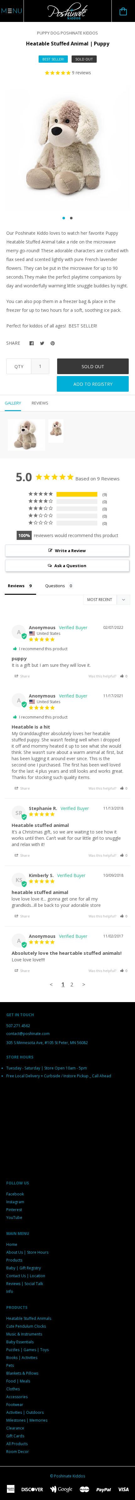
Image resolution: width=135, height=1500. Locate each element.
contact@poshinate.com (28, 1033)
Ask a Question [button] (70, 565)
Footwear (14, 1404)
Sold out (93, 366)
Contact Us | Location (25, 1275)
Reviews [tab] (40, 403)
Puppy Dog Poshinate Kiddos (67, 33)
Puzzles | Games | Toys (27, 1349)
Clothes (13, 1389)
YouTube (14, 1217)
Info (9, 1291)
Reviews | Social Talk (24, 1283)
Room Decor (17, 1451)
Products (14, 1260)
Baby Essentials (20, 1342)
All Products (17, 1443)
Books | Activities (21, 1357)
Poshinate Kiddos (69, 1476)
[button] (123, 676)
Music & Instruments (24, 1334)
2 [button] (71, 218)
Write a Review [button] (70, 550)
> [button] (83, 984)
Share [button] (24, 676)
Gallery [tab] (13, 403)
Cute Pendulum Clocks (26, 1326)
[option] (67, 148)
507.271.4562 (18, 1025)
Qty (18, 366)
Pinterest (14, 1209)
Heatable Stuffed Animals (28, 1318)
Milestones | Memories (26, 1420)
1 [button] (63, 218)
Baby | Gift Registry (23, 1268)
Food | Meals (18, 1381)
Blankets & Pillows (22, 1373)
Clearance (15, 1428)
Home (11, 1244)
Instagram (15, 1202)
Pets (10, 1365)
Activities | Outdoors (25, 1412)
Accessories (17, 1396)
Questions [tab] (55, 585)
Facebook (15, 1194)
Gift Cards (15, 1436)
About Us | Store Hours (27, 1252)
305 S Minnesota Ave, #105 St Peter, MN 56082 (47, 1042)
